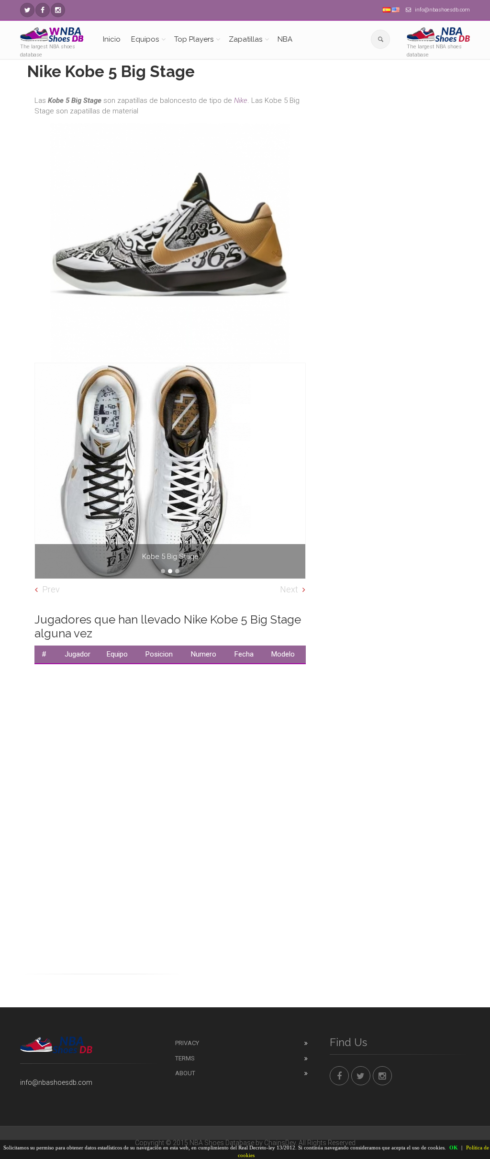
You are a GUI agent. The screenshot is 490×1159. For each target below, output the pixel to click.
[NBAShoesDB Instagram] (58, 10)
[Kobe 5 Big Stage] (170, 471)
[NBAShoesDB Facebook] (42, 10)
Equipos (145, 39)
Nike (240, 100)
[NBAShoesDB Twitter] (27, 10)
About (185, 1073)
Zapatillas (245, 39)
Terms (185, 1058)
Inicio (112, 39)
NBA (285, 39)
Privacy (187, 1043)
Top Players (193, 39)
